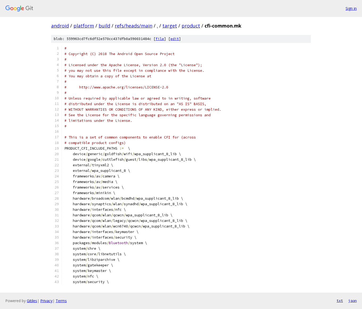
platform (83, 26)
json (352, 300)
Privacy (46, 300)
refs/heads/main (133, 26)
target (169, 26)
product (191, 26)
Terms (61, 300)
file (160, 39)
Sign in (351, 8)
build (104, 26)
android (60, 26)
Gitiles (32, 300)
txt (340, 300)
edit (174, 39)
